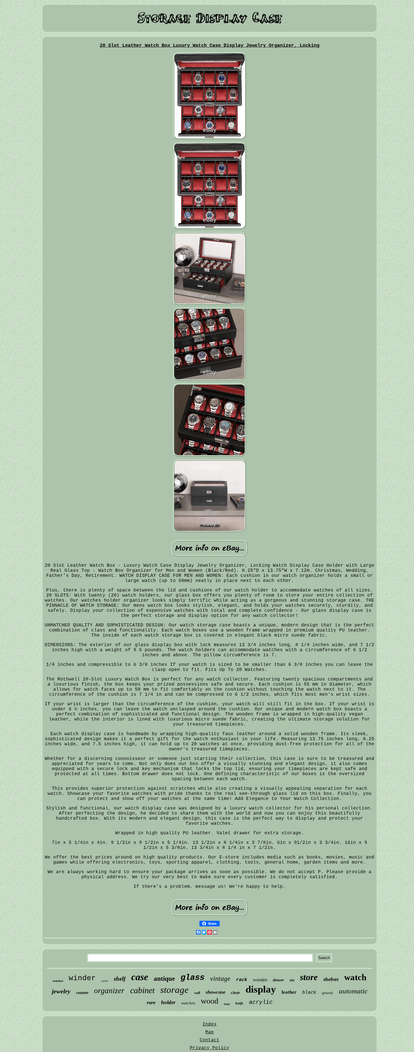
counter (82, 993)
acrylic (261, 1002)
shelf (120, 978)
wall (197, 993)
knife (239, 1003)
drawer (278, 980)
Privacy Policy (209, 1048)
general (327, 993)
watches (188, 1003)
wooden (260, 979)
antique (164, 978)
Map (209, 1032)
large (227, 1004)
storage (174, 990)
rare (151, 1002)
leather (289, 992)
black (309, 992)
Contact (209, 1040)
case (139, 977)
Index (209, 1024)
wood (209, 1001)
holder (168, 1002)
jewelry (61, 991)
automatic (353, 991)
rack (241, 979)
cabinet (142, 990)
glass (192, 977)
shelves (331, 979)
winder (82, 978)
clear (235, 992)
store (309, 977)
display (261, 989)
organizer (109, 990)
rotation (58, 980)
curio (104, 980)
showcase (215, 992)
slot (292, 980)
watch (355, 977)
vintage (220, 978)
